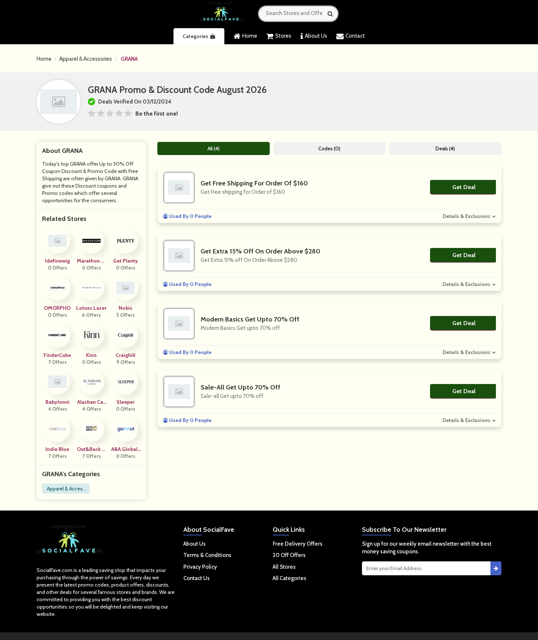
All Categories (289, 578)
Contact (355, 36)
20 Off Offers (289, 555)
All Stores (284, 567)
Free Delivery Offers (297, 544)
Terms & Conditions (207, 555)
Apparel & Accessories (85, 59)
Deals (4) (445, 148)
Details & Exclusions (466, 216)
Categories (195, 36)
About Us (316, 36)
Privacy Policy (200, 567)
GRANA (129, 59)
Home (249, 36)
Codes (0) (329, 148)
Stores (283, 36)
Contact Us (196, 578)
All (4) (214, 148)
